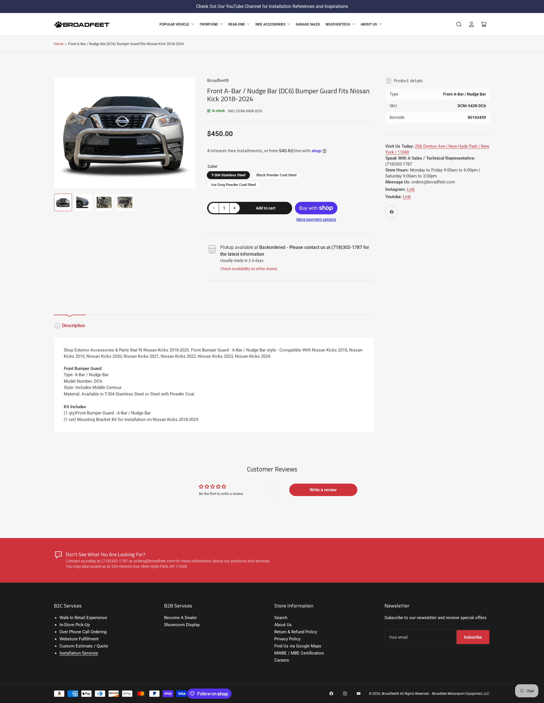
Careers (281, 660)
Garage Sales (308, 24)
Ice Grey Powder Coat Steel (233, 185)
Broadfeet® (218, 80)
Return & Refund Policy (295, 631)
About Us (369, 24)
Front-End (209, 24)
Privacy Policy (287, 638)
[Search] (459, 24)
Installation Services (79, 653)
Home (58, 44)
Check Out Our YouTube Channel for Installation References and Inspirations (272, 6)
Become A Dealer (180, 617)
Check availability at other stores (248, 268)
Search (280, 617)
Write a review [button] (323, 489)
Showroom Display (182, 624)
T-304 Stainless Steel (228, 175)
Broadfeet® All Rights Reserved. (406, 694)
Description (73, 325)
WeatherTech (338, 24)
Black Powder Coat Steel (276, 175)
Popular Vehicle (174, 24)
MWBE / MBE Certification (299, 653)
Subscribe (473, 637)
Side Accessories (270, 24)
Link (411, 189)
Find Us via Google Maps (297, 646)
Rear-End (236, 24)
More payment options (316, 219)
